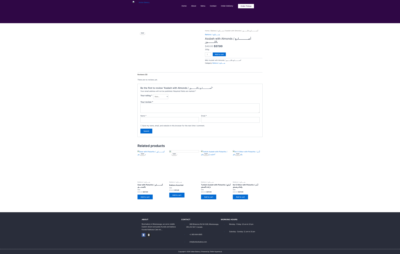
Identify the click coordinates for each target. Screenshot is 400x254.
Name (143, 116)
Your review (146, 102)
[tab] (143, 74)
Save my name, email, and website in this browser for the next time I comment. (173, 126)
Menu (203, 6)
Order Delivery (227, 6)
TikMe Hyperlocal (216, 251)
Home (184, 6)
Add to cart (219, 54)
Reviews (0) (143, 74)
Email (204, 116)
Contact (213, 6)
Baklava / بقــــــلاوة (217, 31)
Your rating (146, 95)
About (193, 6)
